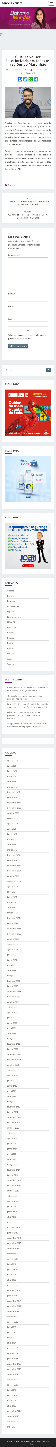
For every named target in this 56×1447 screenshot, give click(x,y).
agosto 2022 (12, 1012)
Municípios (12, 627)
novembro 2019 (14, 1185)
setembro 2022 (14, 1007)
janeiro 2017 (12, 1358)
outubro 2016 (13, 1374)
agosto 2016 (12, 1384)
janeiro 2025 (12, 860)
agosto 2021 (12, 1075)
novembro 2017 (14, 1306)
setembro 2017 (14, 1316)
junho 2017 (12, 1332)
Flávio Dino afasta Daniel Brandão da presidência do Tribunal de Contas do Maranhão (23, 715)
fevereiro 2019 (13, 1227)
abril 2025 (11, 844)
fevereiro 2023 (13, 981)
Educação (11, 595)
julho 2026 (11, 766)
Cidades (10, 590)
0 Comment (29, 73)
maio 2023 (11, 965)
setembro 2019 (14, 1196)
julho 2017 (11, 1327)
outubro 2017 (13, 1311)
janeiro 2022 (12, 1049)
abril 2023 (11, 970)
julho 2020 (11, 1143)
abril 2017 (11, 1342)
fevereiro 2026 (13, 792)
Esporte (10, 611)
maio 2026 (11, 776)
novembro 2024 (14, 870)
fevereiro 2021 (13, 1106)
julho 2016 (11, 1390)
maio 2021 (11, 1091)
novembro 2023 (14, 933)
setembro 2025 (14, 818)
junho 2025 (12, 834)
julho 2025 (11, 828)
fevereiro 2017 (13, 1353)
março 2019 (12, 1222)
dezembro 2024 (14, 865)
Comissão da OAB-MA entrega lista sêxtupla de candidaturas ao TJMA (28, 201)
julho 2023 (11, 954)
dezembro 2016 (14, 1363)
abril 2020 (11, 1159)
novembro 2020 (14, 1122)
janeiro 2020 (12, 1175)
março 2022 (12, 1038)
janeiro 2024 (12, 923)
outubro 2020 (13, 1127)
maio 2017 (11, 1337)
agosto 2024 (12, 886)
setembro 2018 (14, 1253)
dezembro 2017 (14, 1301)
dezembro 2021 (14, 1054)
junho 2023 (12, 960)
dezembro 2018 (14, 1238)
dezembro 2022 (14, 991)
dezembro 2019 (14, 1180)
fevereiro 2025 (13, 855)
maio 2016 (11, 1400)
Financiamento (14, 617)
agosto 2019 (12, 1201)
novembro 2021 (14, 1059)
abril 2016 (11, 1405)
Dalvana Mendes (12, 3)
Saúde (9, 659)
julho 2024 (11, 891)
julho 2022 (11, 1017)
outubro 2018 (13, 1248)
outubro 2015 (13, 1416)
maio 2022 (11, 1028)
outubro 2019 (13, 1190)
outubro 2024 (13, 876)
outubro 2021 (13, 1065)
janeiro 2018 (12, 1295)
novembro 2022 (14, 996)
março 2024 (12, 912)
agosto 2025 (12, 823)
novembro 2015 (14, 1411)
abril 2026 (11, 781)
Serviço (10, 664)
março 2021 (12, 1101)
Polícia (10, 643)
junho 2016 (12, 1395)
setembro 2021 (14, 1070)
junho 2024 (12, 897)
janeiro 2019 (12, 1232)
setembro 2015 (14, 1421)
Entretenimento (14, 606)
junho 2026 (12, 771)
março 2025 (12, 849)
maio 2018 (11, 1274)
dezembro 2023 (14, 928)
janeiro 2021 (12, 1112)
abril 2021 (11, 1096)
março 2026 (12, 787)
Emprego (11, 601)
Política (10, 648)
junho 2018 (12, 1269)
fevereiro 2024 (13, 918)
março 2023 (12, 975)
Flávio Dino (12, 622)
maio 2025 (11, 839)
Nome (11, 293)
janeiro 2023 (12, 986)
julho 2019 (11, 1206)
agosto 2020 (12, 1138)
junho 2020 (12, 1148)
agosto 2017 (12, 1321)
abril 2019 (11, 1217)
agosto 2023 (12, 949)
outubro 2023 (13, 939)
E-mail (11, 306)
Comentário (14, 255)
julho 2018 (11, 1264)
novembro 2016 (14, 1369)
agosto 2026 (12, 760)
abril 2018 (11, 1279)
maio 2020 (11, 1154)
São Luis (10, 653)
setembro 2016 (14, 1379)
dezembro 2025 (14, 802)
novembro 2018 (14, 1243)
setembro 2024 (14, 881)
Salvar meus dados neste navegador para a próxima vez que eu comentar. (27, 337)
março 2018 (12, 1285)
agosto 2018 (12, 1259)
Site (10, 319)
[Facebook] (20, 79)
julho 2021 (11, 1080)
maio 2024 (11, 902)
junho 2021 (12, 1085)
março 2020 (12, 1164)
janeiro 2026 (12, 797)
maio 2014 (11, 1426)
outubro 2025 (13, 813)
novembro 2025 (14, 807)
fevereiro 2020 (13, 1169)
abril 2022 (11, 1033)
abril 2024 (11, 907)
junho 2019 (12, 1211)
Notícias (11, 185)
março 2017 (12, 1348)
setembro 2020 (14, 1133)
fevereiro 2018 (13, 1290)
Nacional (11, 632)
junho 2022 (12, 1023)
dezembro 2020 (14, 1117)
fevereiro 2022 (13, 1043)
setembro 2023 (14, 944)
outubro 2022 (13, 1002)
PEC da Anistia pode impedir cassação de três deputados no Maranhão (28, 215)
